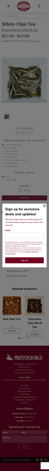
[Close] (44, 205)
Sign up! (24, 260)
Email (7, 230)
